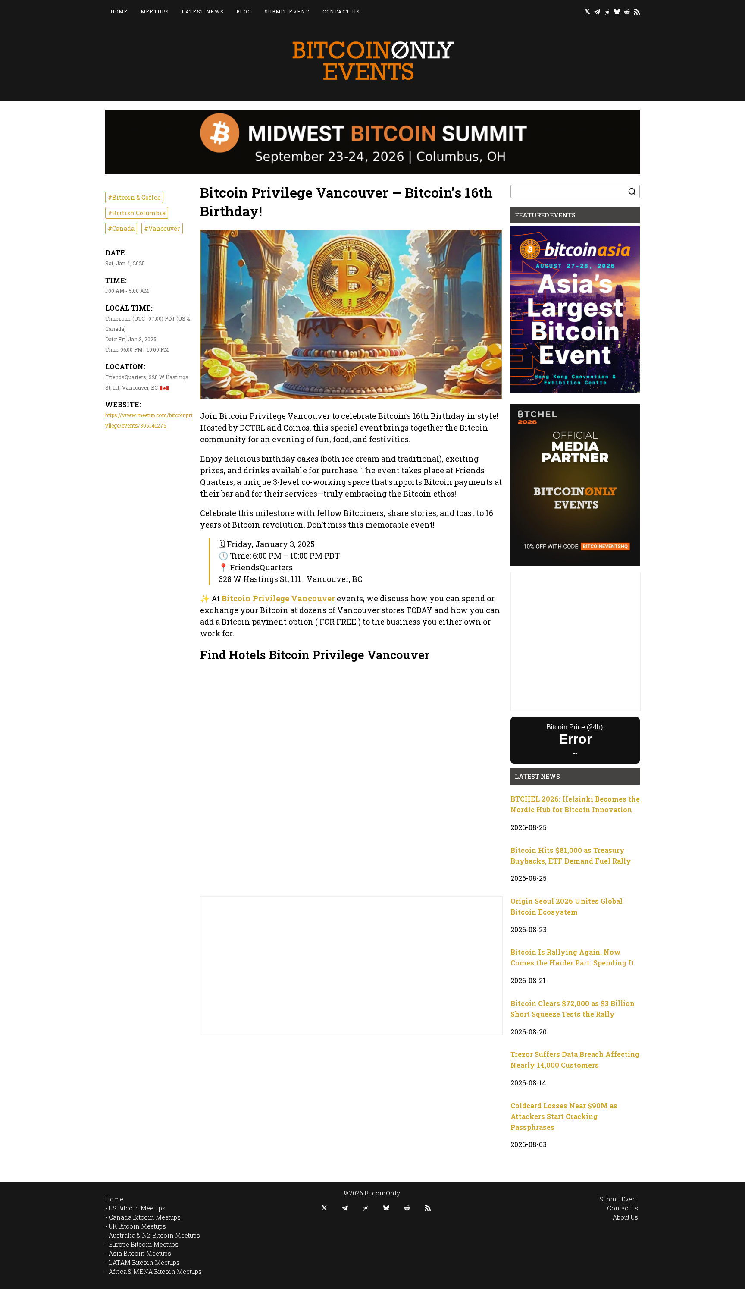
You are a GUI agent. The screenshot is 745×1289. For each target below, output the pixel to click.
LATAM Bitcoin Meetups (144, 1262)
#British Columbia (137, 213)
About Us (625, 1217)
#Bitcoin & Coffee (134, 197)
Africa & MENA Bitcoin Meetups (155, 1271)
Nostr (607, 11)
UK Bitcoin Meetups (137, 1226)
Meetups (155, 11)
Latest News (203, 11)
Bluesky (617, 11)
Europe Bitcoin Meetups (143, 1244)
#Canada (121, 228)
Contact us (341, 11)
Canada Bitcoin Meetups (145, 1217)
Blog (244, 11)
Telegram (597, 11)
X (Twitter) (587, 11)
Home (119, 11)
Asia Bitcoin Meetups (140, 1253)
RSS (637, 11)
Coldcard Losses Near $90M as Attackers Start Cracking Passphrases (563, 1116)
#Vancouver (162, 228)
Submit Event (287, 11)
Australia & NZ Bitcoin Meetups (154, 1235)
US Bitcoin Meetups (137, 1208)
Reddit (627, 11)
